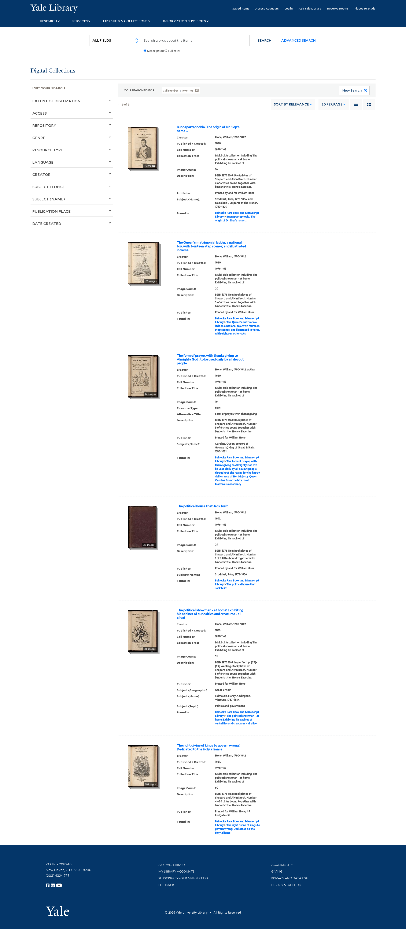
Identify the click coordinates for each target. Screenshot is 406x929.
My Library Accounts (176, 871)
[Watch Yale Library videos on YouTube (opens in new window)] (59, 885)
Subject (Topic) (48, 186)
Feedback (166, 885)
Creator (41, 174)
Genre (38, 137)
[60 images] (143, 765)
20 (332, 104)
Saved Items (240, 8)
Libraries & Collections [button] (125, 21)
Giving (277, 871)
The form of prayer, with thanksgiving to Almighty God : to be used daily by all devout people (210, 359)
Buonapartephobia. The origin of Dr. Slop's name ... (208, 129)
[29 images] (142, 526)
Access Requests (267, 8)
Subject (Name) (48, 198)
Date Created (46, 223)
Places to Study (365, 8)
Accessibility (282, 864)
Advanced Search (298, 40)
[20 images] (143, 262)
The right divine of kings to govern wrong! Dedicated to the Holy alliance (208, 747)
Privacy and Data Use (289, 878)
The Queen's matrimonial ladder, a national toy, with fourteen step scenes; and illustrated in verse (211, 246)
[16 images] (142, 147)
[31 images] (143, 630)
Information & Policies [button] (184, 21)
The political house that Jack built (202, 506)
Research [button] (48, 21)
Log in (289, 8)
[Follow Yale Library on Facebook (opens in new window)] (47, 885)
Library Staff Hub (286, 885)
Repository (44, 125)
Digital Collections (52, 71)
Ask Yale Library (310, 8)
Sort (291, 104)
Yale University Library (56, 8)
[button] (264, 40)
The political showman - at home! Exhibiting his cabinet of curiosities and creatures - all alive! (210, 614)
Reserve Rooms (337, 8)
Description (155, 50)
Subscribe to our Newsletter (183, 878)
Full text (174, 50)
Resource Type (47, 149)
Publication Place (51, 211)
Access (39, 113)
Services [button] (80, 21)
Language (42, 162)
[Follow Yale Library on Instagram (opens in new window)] (53, 885)
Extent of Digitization (56, 100)
